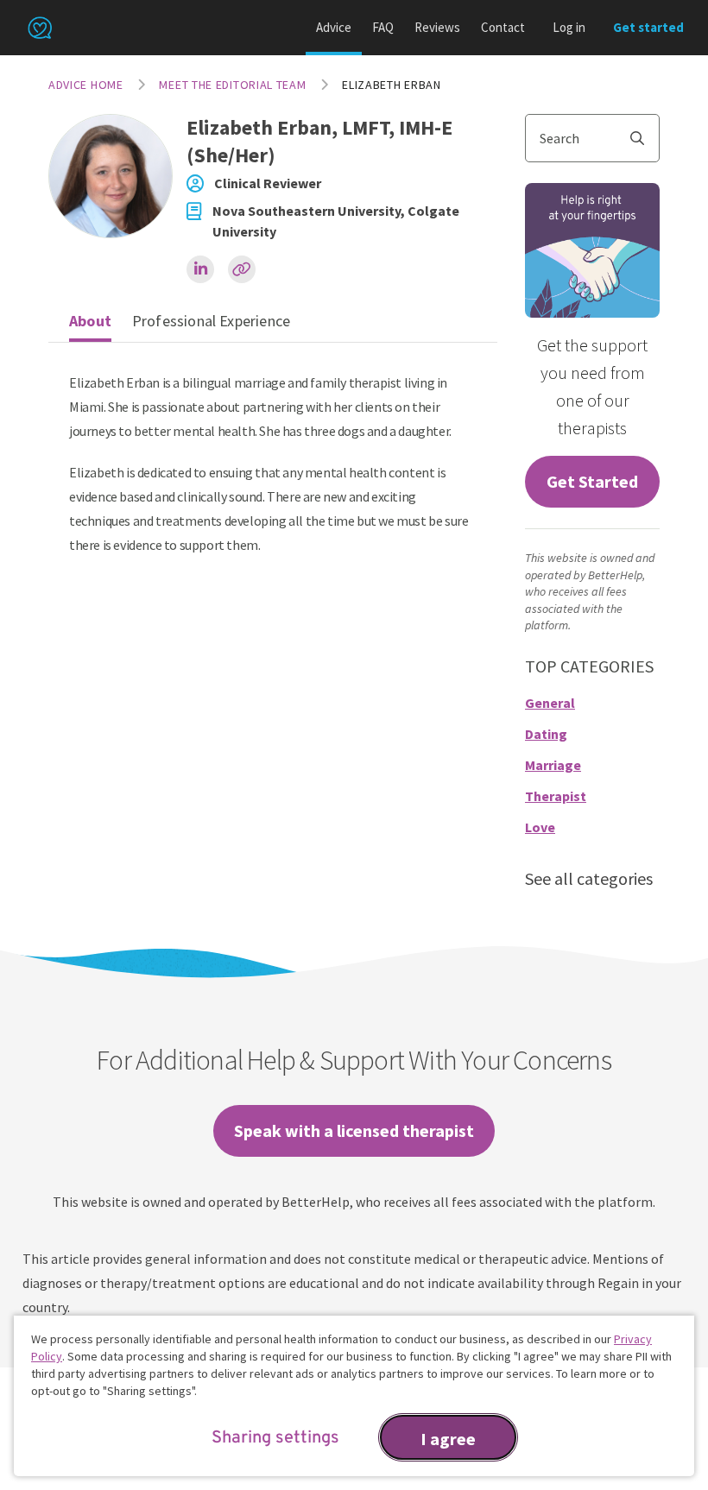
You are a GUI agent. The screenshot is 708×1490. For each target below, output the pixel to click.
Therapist (555, 796)
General (550, 702)
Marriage (553, 764)
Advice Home (85, 84)
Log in (569, 27)
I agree (448, 1438)
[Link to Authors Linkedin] (200, 269)
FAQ (383, 27)
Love (540, 827)
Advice (333, 27)
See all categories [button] (589, 878)
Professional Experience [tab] (211, 321)
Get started (648, 27)
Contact (503, 27)
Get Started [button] (592, 481)
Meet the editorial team (232, 84)
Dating (546, 733)
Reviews (437, 27)
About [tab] (90, 321)
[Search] (644, 138)
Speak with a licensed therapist (354, 1130)
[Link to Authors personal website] (242, 269)
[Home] (40, 27)
